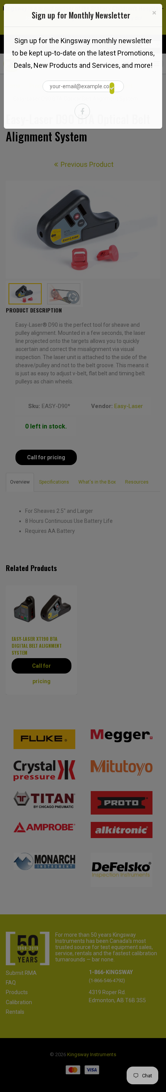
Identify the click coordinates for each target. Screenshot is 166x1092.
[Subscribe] (112, 88)
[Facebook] (82, 111)
